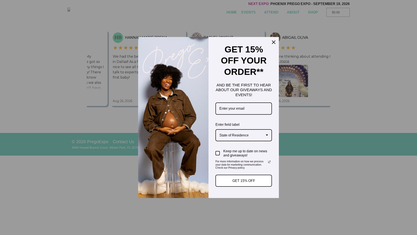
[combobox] (243, 135)
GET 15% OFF (243, 181)
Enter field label (227, 124)
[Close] (273, 42)
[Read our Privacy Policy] (269, 161)
